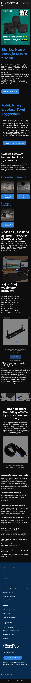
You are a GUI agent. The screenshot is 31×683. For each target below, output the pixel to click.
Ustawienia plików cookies (11, 631)
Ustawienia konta (8, 634)
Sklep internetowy (15, 680)
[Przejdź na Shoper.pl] (11, 674)
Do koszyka (15, 357)
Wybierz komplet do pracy (8, 196)
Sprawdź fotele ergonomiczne (14, 143)
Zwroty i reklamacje (9, 600)
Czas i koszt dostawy (9, 596)
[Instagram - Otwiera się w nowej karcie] (9, 567)
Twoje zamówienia (8, 627)
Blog (4, 582)
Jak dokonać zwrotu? (9, 617)
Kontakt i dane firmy (9, 579)
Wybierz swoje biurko (10, 91)
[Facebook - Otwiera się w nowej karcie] (4, 567)
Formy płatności (8, 592)
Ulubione (5, 638)
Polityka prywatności (9, 610)
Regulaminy (6, 613)
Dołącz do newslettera (12, 658)
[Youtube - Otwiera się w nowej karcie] (13, 567)
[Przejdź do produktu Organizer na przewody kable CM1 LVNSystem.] (15, 331)
